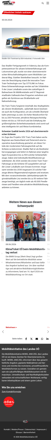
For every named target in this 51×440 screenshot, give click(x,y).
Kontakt (7, 429)
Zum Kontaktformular (11, 391)
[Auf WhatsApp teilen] (41, 339)
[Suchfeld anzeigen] (42, 3)
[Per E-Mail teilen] (36, 339)
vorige (3, 332)
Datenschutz (30, 429)
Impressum (41, 429)
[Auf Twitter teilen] (30, 339)
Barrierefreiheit (29, 432)
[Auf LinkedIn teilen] (46, 339)
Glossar (19, 432)
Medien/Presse (18, 429)
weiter (48, 332)
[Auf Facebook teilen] (25, 339)
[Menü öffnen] (47, 3)
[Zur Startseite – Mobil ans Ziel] (8, 3)
